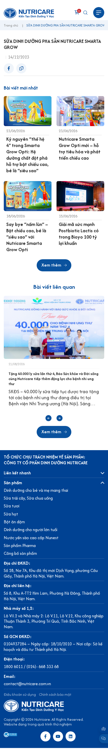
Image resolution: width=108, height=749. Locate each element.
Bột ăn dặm (14, 522)
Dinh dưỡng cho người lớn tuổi (30, 530)
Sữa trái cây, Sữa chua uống (28, 498)
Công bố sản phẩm (20, 553)
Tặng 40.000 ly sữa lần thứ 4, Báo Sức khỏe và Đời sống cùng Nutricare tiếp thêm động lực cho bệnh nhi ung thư (53, 378)
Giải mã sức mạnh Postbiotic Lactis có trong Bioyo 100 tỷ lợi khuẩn (79, 234)
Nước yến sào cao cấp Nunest (31, 538)
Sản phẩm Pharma (20, 545)
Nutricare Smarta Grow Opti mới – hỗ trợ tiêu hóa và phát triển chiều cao (79, 148)
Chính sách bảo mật (55, 694)
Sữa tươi (11, 506)
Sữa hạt (11, 514)
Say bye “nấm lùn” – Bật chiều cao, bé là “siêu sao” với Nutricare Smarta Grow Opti (27, 237)
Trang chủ (11, 25)
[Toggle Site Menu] (98, 12)
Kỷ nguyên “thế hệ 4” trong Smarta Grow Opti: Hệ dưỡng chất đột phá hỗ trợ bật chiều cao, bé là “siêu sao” (27, 155)
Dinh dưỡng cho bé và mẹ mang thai (36, 490)
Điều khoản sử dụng (20, 694)
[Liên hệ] (103, 728)
